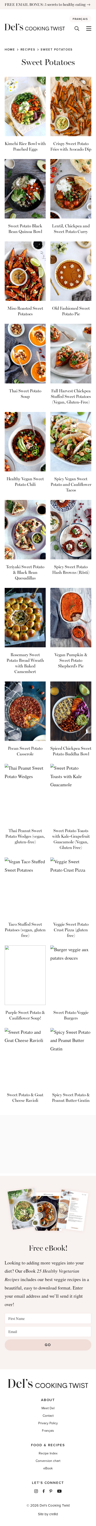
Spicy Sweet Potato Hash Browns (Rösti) (70, 569)
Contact (48, 1415)
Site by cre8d (48, 1514)
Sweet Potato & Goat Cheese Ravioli (25, 1097)
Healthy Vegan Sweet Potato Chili (25, 481)
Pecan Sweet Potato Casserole (25, 751)
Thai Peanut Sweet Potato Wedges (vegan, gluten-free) (25, 836)
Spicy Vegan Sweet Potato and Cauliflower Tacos (71, 484)
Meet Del (48, 1408)
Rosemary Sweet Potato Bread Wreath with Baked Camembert (25, 663)
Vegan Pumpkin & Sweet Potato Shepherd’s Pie (71, 660)
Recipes (28, 49)
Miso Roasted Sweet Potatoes (25, 311)
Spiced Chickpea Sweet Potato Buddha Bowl (70, 751)
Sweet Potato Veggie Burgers (71, 1015)
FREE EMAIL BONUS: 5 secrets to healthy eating (45, 4)
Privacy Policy (48, 1423)
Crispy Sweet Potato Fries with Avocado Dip (70, 146)
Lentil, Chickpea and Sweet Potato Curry (71, 228)
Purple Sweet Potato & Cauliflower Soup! (25, 1015)
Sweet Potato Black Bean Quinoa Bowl (25, 228)
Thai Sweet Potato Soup (25, 393)
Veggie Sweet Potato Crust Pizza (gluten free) (71, 930)
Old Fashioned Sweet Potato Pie (71, 311)
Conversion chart (48, 1460)
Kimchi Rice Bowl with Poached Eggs (25, 146)
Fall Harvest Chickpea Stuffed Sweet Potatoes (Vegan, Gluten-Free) (71, 396)
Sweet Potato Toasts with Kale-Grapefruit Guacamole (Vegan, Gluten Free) (71, 839)
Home (10, 49)
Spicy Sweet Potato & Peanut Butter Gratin (71, 1097)
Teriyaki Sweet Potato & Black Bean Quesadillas (25, 572)
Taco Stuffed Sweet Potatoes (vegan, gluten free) (25, 930)
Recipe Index (48, 1453)
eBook (48, 1468)
